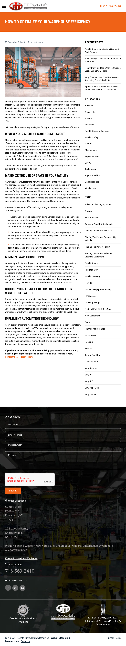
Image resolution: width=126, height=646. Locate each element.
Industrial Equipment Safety (98, 289)
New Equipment (92, 315)
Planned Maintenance (95, 329)
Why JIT (88, 374)
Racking (89, 342)
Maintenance (91, 150)
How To (88, 143)
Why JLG (89, 381)
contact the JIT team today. (19, 357)
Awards (88, 118)
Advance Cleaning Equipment (99, 204)
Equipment (90, 124)
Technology (90, 169)
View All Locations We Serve (21, 558)
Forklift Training (92, 276)
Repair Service (91, 156)
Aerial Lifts (90, 112)
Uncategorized (92, 182)
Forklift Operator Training (97, 131)
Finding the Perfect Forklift (97, 247)
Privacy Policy (114, 638)
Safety (88, 163)
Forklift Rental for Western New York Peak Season (102, 50)
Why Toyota (90, 394)
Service (88, 348)
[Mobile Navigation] (4, 6)
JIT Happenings (92, 302)
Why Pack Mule (92, 388)
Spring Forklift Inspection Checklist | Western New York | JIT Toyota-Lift (102, 88)
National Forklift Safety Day (98, 309)
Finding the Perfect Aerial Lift (99, 230)
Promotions (90, 335)
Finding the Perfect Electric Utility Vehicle (100, 239)
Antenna (25, 641)
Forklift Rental (91, 263)
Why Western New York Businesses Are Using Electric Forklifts (101, 78)
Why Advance (91, 368)
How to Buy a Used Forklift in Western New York (103, 60)
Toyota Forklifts (92, 175)
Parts (87, 322)
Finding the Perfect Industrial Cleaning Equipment (98, 255)
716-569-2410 (112, 6)
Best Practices (91, 217)
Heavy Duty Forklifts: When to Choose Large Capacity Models (103, 69)
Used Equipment (93, 361)
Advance (89, 105)
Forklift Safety (91, 137)
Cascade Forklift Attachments (99, 224)
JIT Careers (90, 296)
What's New (90, 188)
